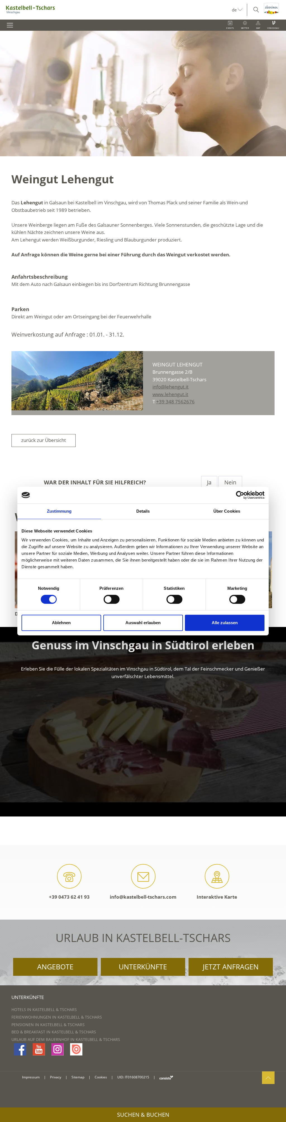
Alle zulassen (225, 622)
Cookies (101, 1077)
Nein (230, 482)
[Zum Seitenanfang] (268, 1077)
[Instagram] (57, 1049)
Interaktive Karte (217, 897)
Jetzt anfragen (231, 966)
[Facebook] (20, 1049)
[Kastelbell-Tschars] (116, 10)
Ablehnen (61, 622)
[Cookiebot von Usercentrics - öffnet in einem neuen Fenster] (240, 495)
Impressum (31, 1077)
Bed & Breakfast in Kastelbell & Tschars (53, 1032)
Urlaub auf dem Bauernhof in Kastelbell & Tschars (65, 1039)
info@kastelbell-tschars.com (143, 897)
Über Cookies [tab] (226, 511)
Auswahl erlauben (143, 622)
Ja (209, 482)
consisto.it (166, 1077)
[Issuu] (76, 1049)
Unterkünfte (143, 966)
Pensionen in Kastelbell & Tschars (48, 1024)
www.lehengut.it (170, 394)
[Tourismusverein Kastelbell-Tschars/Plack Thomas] (77, 380)
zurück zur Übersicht (43, 440)
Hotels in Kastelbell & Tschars (44, 1009)
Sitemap (78, 1077)
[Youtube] (39, 1049)
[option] (143, 93)
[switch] (112, 599)
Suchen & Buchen (143, 1114)
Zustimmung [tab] (59, 511)
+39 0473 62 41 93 (69, 897)
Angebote (55, 966)
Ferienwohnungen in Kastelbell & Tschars (56, 1017)
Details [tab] (143, 511)
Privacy (55, 1077)
